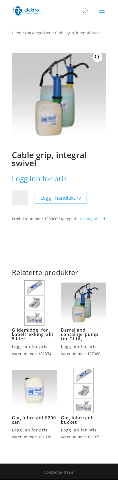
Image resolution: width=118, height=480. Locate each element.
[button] (97, 57)
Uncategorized (38, 32)
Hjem (16, 32)
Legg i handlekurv (60, 197)
